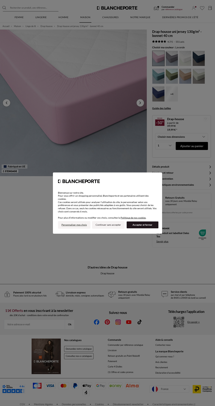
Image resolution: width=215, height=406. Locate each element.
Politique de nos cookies (133, 217)
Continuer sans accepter (108, 224)
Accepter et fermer (142, 224)
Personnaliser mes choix (74, 224)
